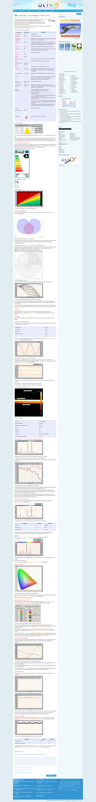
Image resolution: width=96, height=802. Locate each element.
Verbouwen (62, 89)
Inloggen (60, 148)
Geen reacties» (53, 17)
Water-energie (62, 90)
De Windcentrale (62, 134)
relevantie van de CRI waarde (26, 602)
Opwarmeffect (33, 95)
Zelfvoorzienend (75, 92)
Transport (62, 88)
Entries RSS (68, 800)
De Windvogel (72, 134)
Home (15, 10)
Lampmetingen (35, 17)
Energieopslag (63, 79)
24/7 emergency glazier (64, 121)
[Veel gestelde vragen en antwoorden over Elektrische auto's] (73, 47)
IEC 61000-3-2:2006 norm (23, 362)
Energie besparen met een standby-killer (45, 789)
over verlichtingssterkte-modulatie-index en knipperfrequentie (30, 747)
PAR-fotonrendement (18, 73)
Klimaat (73, 80)
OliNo (61, 84)
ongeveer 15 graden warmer (44, 92)
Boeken (61, 77)
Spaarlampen (74, 87)
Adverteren (62, 800)
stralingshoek (17, 306)
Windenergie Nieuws (63, 139)
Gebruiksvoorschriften (49, 800)
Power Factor (17, 48)
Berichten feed (61, 149)
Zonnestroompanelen (74, 139)
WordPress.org (61, 152)
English (77, 10)
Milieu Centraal (61, 137)
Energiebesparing (75, 78)
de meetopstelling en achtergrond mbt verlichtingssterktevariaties (31, 718)
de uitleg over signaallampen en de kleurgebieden (25, 596)
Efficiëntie (16, 56)
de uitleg (42, 135)
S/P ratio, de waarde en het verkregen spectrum (28, 537)
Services (29, 10)
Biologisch (74, 75)
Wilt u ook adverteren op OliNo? (70, 71)
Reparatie (62, 87)
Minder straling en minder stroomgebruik (23, 796)
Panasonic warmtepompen (75, 137)
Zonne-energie (63, 93)
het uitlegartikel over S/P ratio (34, 562)
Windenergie (74, 90)
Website (15, 772)
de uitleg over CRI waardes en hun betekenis (41, 630)
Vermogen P (17, 46)
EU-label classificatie (18, 58)
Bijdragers (39, 10)
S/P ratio (16, 76)
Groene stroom (74, 79)
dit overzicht (33, 27)
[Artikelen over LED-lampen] (79, 47)
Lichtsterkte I (17, 36)
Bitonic (60, 133)
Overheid (73, 84)
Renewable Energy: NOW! (75, 138)
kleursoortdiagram (45, 635)
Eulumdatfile (38, 87)
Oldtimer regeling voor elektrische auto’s (23, 785)
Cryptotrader (72, 133)
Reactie (15, 756)
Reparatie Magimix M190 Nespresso (45, 785)
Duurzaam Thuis (62, 136)
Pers (34, 10)
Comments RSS (74, 800)
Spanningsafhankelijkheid (35, 100)
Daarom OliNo (22, 10)
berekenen (32, 312)
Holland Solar (72, 136)
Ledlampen (62, 83)
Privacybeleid (56, 800)
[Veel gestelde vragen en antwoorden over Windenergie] (61, 47)
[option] (70, 29)
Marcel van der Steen (28, 17)
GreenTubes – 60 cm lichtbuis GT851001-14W (33, 15)
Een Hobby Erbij (41, 795)
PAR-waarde (17, 68)
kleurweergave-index (46, 60)
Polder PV (60, 138)
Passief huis (74, 85)
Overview (62, 85)
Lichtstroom (17, 54)
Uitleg (73, 88)
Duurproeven (74, 77)
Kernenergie (62, 80)
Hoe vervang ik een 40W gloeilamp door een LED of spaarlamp (47, 782)
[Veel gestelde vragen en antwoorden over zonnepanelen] (67, 47)
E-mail (15, 770)
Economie (62, 78)
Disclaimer (51, 10)
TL (24, 66)
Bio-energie (62, 75)
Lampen (61, 82)
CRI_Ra (16, 60)
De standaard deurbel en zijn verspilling (45, 792)
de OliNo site (41, 145)
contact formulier (75, 789)
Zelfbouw (62, 92)
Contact (45, 10)
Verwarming (74, 89)
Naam (15, 767)
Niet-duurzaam (74, 83)
